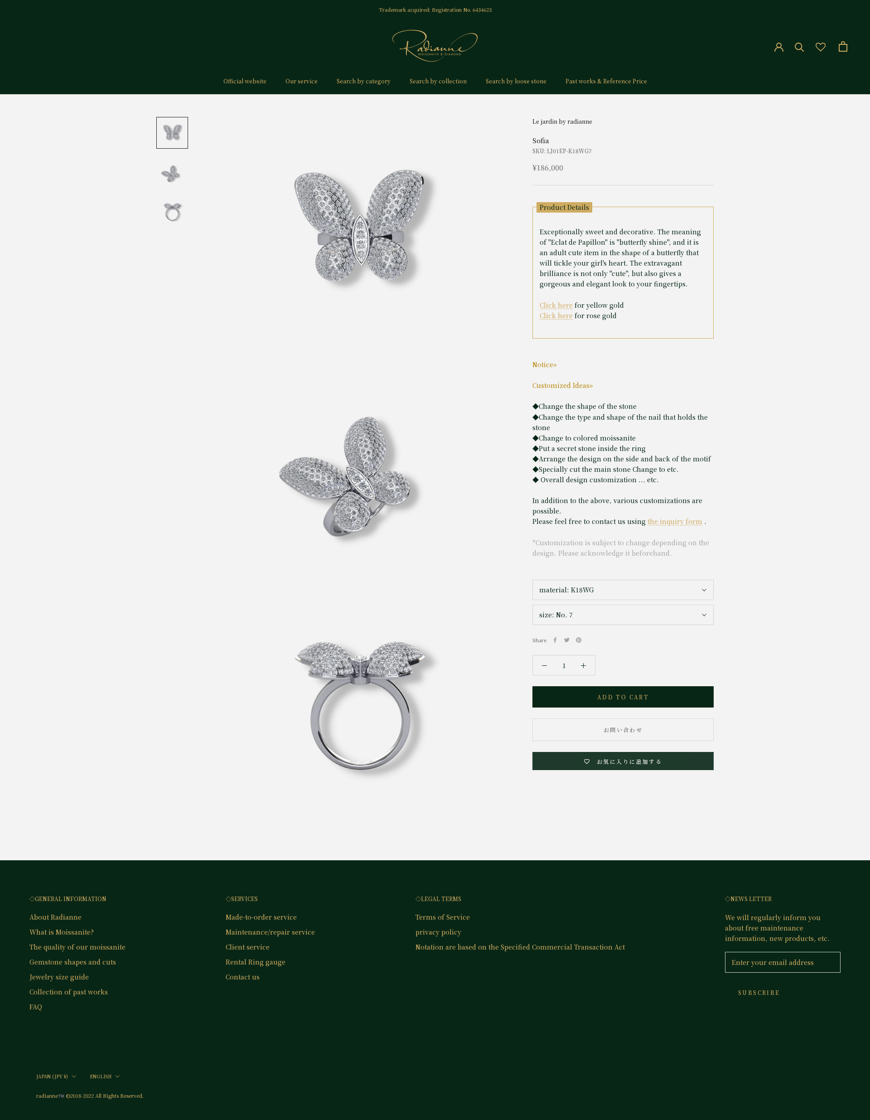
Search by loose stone (516, 81)
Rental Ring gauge (255, 961)
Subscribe (759, 992)
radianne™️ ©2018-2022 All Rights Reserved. (90, 1095)
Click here (556, 305)
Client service (248, 946)
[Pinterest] (578, 640)
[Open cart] (843, 46)
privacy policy (438, 931)
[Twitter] (567, 640)
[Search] (799, 46)
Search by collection (438, 81)
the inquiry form (675, 521)
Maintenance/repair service (270, 931)
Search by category (364, 81)
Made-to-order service (261, 916)
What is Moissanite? (61, 931)
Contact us (243, 976)
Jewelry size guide (59, 976)
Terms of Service (443, 916)
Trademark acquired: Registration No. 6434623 (435, 9)
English (100, 1076)
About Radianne (55, 916)
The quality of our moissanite (77, 946)
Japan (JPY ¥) (52, 1076)
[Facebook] (555, 640)
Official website (244, 81)
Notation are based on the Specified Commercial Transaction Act (520, 946)
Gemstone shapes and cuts (72, 961)
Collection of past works (68, 991)
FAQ (35, 1006)
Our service (301, 81)
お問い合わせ (623, 729)
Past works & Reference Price (606, 81)
